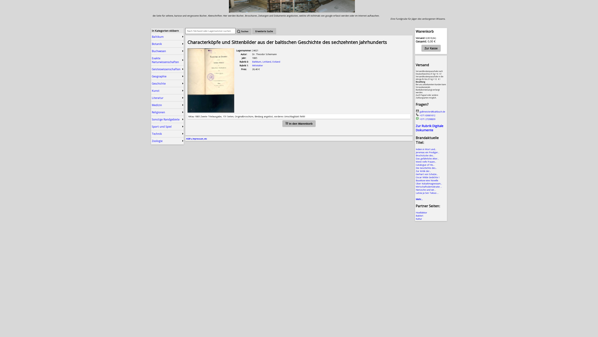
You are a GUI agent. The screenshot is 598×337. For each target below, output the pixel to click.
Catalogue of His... (425, 164)
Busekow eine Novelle (427, 180)
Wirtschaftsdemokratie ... (429, 186)
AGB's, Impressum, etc (196, 138)
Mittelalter (257, 65)
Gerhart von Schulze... (427, 174)
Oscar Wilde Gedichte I (427, 177)
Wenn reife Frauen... (426, 161)
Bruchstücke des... (425, 155)
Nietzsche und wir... (426, 189)
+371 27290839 (427, 119)
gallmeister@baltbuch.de (432, 111)
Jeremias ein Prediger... (427, 152)
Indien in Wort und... (426, 149)
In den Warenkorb (300, 123)
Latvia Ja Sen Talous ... (427, 192)
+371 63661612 (427, 115)
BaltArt (419, 215)
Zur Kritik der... (423, 171)
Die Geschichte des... (426, 167)
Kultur (419, 218)
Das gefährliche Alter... (427, 158)
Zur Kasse (431, 48)
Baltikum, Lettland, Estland (266, 61)
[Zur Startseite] (292, 11)
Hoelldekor (421, 212)
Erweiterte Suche (264, 31)
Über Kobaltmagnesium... (429, 183)
